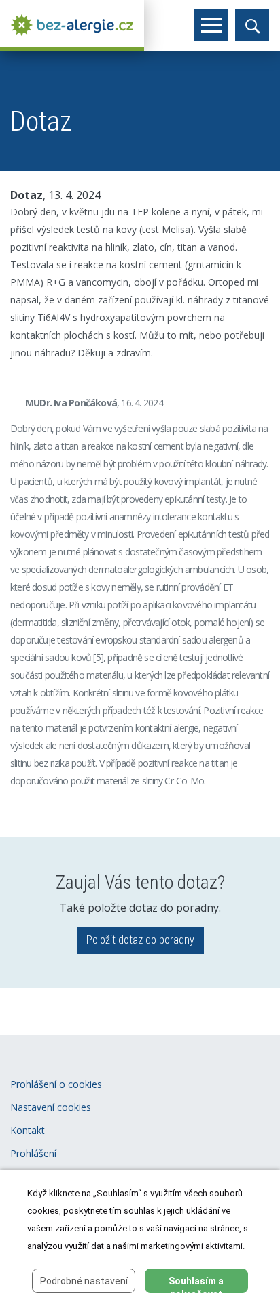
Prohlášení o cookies (56, 1084)
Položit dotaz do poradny (140, 939)
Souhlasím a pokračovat (196, 1284)
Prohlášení (33, 1153)
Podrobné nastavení (84, 1280)
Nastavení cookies (50, 1107)
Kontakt (27, 1130)
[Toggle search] (252, 25)
